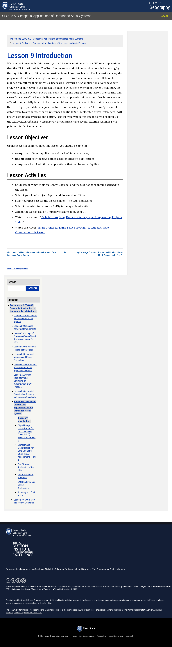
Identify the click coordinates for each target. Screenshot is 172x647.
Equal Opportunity (116, 636)
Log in (164, 15)
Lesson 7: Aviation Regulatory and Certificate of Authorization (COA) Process (23, 381)
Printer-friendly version (17, 268)
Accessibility (102, 636)
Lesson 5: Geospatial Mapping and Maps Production (23, 357)
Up (65, 252)
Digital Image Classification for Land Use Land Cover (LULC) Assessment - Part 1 (99, 254)
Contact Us (18, 613)
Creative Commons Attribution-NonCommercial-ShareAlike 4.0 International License (85, 586)
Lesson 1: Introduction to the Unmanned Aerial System (25, 318)
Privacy (74, 636)
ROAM (74, 589)
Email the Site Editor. (33, 613)
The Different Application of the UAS (26, 467)
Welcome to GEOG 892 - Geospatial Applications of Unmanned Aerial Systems (46, 39)
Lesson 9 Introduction (24, 419)
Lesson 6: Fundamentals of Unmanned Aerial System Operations (25, 367)
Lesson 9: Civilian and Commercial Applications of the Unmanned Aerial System (49, 43)
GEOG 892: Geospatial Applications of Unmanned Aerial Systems (46, 16)
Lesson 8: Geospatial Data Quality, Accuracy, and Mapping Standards (25, 394)
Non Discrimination (87, 636)
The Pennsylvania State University (54, 636)
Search (32, 288)
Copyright (130, 636)
